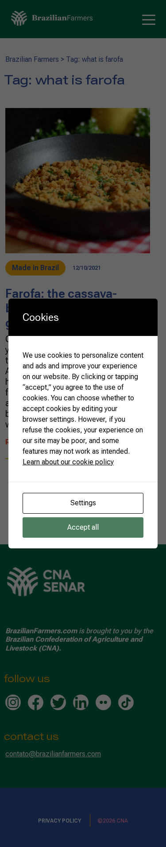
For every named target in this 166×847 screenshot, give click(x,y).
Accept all (83, 527)
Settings (83, 503)
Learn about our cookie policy (68, 462)
